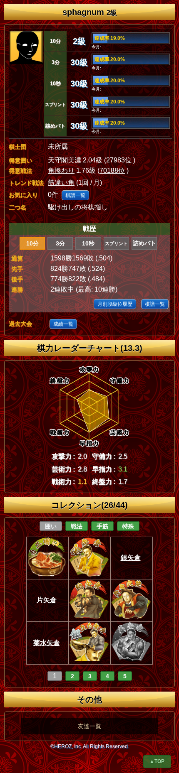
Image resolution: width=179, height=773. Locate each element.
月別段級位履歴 (114, 304)
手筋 (102, 526)
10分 (32, 243)
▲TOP (156, 761)
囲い (51, 526)
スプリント (116, 243)
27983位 (119, 160)
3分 (60, 243)
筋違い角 (61, 182)
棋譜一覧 (75, 195)
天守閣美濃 (64, 160)
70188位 (112, 170)
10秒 (88, 243)
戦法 (76, 526)
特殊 (128, 526)
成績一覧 (63, 324)
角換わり (61, 170)
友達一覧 (89, 726)
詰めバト (144, 243)
